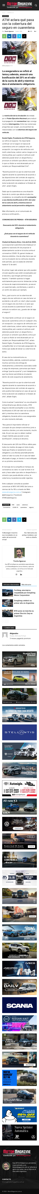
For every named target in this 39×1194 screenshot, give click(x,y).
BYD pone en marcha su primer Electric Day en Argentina (24, 613)
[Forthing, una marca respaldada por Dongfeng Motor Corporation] (7, 592)
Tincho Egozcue (9, 31)
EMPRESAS (10, 13)
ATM (13, 505)
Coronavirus (6, 507)
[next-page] (7, 621)
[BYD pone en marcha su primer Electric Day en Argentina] (7, 613)
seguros (31, 507)
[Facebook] (14, 36)
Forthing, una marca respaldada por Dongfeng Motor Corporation (24, 592)
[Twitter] (19, 36)
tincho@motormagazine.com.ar (13, 1182)
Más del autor (26, 584)
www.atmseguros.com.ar (11, 492)
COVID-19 (15, 507)
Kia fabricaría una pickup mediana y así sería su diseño (29, 535)
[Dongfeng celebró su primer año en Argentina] (7, 603)
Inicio (3, 13)
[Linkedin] (9, 36)
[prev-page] (3, 621)
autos (18, 505)
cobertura (25, 505)
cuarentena (23, 507)
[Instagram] (17, 574)
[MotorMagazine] (19, 5)
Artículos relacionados (11, 584)
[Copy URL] (24, 36)
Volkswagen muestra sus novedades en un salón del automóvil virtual (9, 536)
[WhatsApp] (4, 36)
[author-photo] (19, 558)
